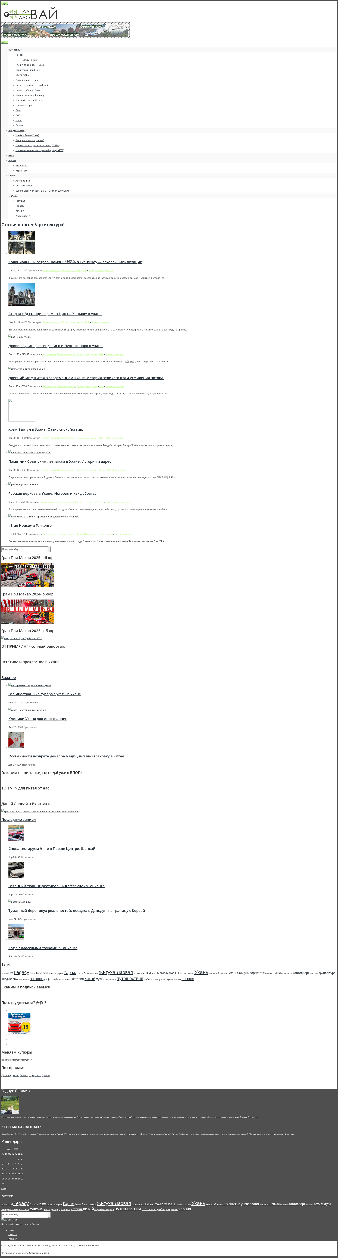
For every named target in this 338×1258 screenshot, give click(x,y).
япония (187, 978)
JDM (10, 973)
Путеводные (15, 50)
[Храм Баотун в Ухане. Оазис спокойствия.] (21, 420)
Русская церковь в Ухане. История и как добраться (53, 493)
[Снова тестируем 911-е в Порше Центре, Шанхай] (16, 839)
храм (170, 979)
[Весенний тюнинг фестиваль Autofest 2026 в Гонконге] (16, 877)
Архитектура (49, 354)
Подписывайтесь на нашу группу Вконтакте (21, 1224)
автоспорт (301, 973)
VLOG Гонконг (30, 60)
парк (113, 979)
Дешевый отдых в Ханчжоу (30, 100)
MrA (91, 270)
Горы (86, 973)
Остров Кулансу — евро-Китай (31, 85)
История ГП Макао (145, 973)
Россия (183, 973)
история (78, 979)
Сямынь (24, 1075)
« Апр (3, 1188)
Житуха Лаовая (16, 130)
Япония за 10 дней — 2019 (29, 65)
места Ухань (22, 75)
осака (108, 979)
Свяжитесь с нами (39, 1253)
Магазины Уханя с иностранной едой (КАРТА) (39, 150)
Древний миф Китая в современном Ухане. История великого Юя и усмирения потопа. (86, 377)
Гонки (79, 973)
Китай (79, 470)
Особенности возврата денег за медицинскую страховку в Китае (66, 756)
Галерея (59, 973)
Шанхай (278, 973)
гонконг (36, 979)
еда (59, 979)
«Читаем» (13, 196)
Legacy (21, 972)
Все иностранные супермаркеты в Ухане (44, 694)
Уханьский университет (245, 973)
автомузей (289, 973)
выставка (24, 979)
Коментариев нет (104, 270)
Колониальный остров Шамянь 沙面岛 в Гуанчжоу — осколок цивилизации (75, 262)
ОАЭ (17, 115)
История (19, 211)
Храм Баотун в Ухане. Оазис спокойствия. (45, 429)
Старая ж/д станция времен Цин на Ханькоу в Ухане (55, 313)
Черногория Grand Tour (27, 70)
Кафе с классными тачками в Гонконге (42, 947)
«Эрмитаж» (21, 170)
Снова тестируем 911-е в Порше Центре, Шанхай (51, 848)
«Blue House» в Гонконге (30, 525)
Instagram (12, 1239)
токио (155, 979)
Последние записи (18, 819)
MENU (4, 3)
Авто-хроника (22, 180)
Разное (19, 125)
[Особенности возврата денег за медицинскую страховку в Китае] (16, 747)
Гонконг (19, 55)
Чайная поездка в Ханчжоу (29, 95)
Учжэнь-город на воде (27, 80)
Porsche (34, 973)
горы (31, 1075)
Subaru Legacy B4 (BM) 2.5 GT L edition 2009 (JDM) (42, 190)
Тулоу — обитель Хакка (28, 90)
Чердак (12, 160)
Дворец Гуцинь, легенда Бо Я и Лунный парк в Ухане (55, 345)
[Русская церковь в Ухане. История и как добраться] (23, 484)
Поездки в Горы (23, 105)
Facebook (12, 1235)
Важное (8, 677)
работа (148, 979)
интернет (66, 979)
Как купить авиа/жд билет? (29, 140)
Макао (18, 120)
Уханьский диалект (218, 973)
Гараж (11, 175)
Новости (19, 206)
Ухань (80, 322)
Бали (18, 110)
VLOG (43, 973)
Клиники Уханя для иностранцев (37, 718)
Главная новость (52, 270)
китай (89, 978)
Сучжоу (190, 973)
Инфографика (22, 216)
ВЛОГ (11, 155)
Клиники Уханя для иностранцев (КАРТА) (37, 145)
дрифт (47, 979)
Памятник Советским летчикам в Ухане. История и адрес (59, 461)
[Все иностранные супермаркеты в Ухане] (29, 685)
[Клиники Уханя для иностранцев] (27, 710)
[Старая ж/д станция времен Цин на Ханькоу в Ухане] (21, 305)
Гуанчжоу (67, 270)
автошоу (314, 973)
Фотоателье (21, 165)
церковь (177, 979)
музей (100, 979)
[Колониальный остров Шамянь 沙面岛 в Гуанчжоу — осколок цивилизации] (21, 253)
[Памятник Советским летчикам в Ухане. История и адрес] (29, 452)
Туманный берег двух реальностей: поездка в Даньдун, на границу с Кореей (76, 910)
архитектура (326, 973)
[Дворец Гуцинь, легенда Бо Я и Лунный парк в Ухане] (19, 337)
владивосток (9, 979)
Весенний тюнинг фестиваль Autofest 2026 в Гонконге (56, 886)
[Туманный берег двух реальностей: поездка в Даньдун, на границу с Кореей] (19, 902)
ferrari (4, 973)
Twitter (11, 1230)
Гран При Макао (23, 185)
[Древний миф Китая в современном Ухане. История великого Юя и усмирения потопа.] (26, 369)
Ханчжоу (267, 973)
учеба (162, 979)
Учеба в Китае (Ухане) (27, 135)
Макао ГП (172, 973)
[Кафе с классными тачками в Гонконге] (16, 939)
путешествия (130, 978)
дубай (54, 979)
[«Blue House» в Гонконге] (43, 516)
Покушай (20, 200)
